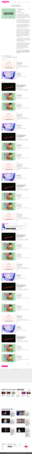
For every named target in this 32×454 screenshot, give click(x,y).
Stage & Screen (12, 419)
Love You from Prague (13, 395)
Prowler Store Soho (23, 396)
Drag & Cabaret (12, 411)
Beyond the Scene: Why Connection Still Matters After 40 (27, 414)
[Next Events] (3, 57)
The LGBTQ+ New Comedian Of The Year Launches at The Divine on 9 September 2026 (13, 414)
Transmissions (19, 63)
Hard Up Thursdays (8, 395)
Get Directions (19, 10)
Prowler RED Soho (28, 396)
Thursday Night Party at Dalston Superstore (21, 86)
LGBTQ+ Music (12, 428)
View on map (18, 389)
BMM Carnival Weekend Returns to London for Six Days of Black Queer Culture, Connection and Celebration (27, 423)
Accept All (11, 228)
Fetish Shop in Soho (28, 395)
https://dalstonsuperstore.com (20, 12)
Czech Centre (13, 396)
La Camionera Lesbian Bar (18, 395)
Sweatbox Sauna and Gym (3, 396)
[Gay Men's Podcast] (16, 381)
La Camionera (18, 396)
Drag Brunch (19, 95)
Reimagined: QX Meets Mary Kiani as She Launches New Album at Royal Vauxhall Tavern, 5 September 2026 (13, 432)
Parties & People (27, 419)
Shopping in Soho (23, 395)
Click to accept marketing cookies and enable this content (8, 13)
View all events (22, 389)
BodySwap (18, 73)
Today (5, 57)
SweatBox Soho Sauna (3, 395)
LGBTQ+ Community (27, 411)
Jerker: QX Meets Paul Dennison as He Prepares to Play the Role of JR (12, 422)
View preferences (21, 228)
